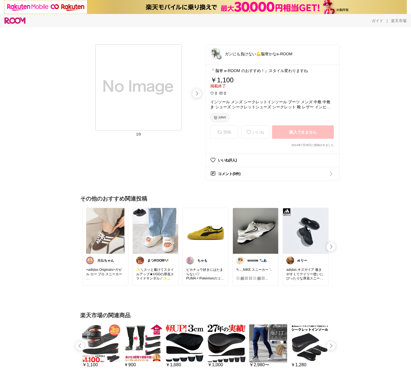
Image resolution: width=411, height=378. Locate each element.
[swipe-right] (196, 93)
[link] (105, 230)
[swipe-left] (79, 345)
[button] (215, 53)
